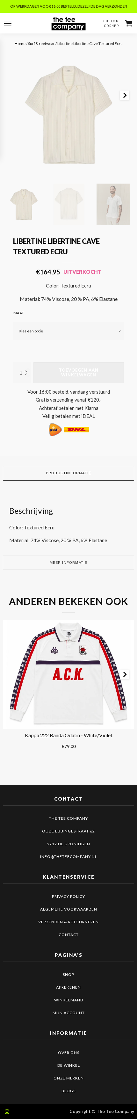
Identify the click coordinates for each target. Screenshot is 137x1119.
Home (20, 43)
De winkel (68, 1065)
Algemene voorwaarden (68, 909)
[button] (24, 204)
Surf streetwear (41, 43)
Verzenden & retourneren (68, 921)
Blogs (68, 1090)
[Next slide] (124, 95)
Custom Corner (111, 23)
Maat (18, 312)
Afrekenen (68, 987)
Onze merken (69, 1078)
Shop (68, 974)
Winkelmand (68, 1000)
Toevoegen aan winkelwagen (78, 372)
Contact (69, 934)
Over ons (68, 1052)
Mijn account (69, 1012)
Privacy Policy (68, 896)
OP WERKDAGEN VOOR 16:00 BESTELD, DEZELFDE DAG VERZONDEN (68, 6)
